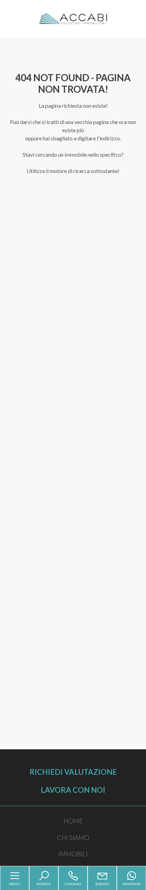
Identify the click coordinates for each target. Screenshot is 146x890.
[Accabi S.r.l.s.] (73, 18)
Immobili (73, 854)
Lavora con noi (73, 790)
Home (73, 821)
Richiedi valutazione (73, 771)
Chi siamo (73, 837)
